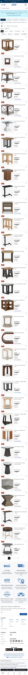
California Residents (14, 655)
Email (2, 612)
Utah (2, 619)
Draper (2, 621)
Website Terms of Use (17, 654)
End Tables (24, 34)
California (23, 619)
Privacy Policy (13, 667)
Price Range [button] (17, 31)
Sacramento (23, 624)
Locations (3, 618)
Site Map (20, 657)
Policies (22, 654)
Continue (23, 614)
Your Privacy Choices (21, 669)
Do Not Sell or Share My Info (13, 657)
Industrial (15, 22)
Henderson (11, 621)
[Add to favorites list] (26, 37)
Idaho (17, 619)
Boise (17, 621)
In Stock (7, 22)
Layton (2, 624)
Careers (2, 636)
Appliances (9, 19)
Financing (3, 639)
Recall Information (9, 654)
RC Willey (2, 22)
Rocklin (22, 621)
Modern (11, 22)
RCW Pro (2, 634)
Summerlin (11, 626)
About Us (2, 643)
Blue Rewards (3, 641)
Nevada (11, 619)
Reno (10, 624)
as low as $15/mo (17, 66)
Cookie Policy (21, 655)
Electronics (16, 19)
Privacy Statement (7, 655)
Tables (23, 22)
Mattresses (22, 19)
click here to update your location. (14, 15)
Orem (2, 626)
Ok (7, 669)
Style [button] (23, 31)
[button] (5, 1)
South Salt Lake (4, 628)
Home (5, 654)
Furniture (3, 19)
